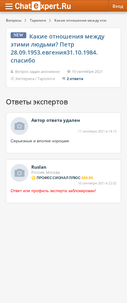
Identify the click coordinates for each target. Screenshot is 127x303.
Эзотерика (24, 78)
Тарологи (46, 78)
